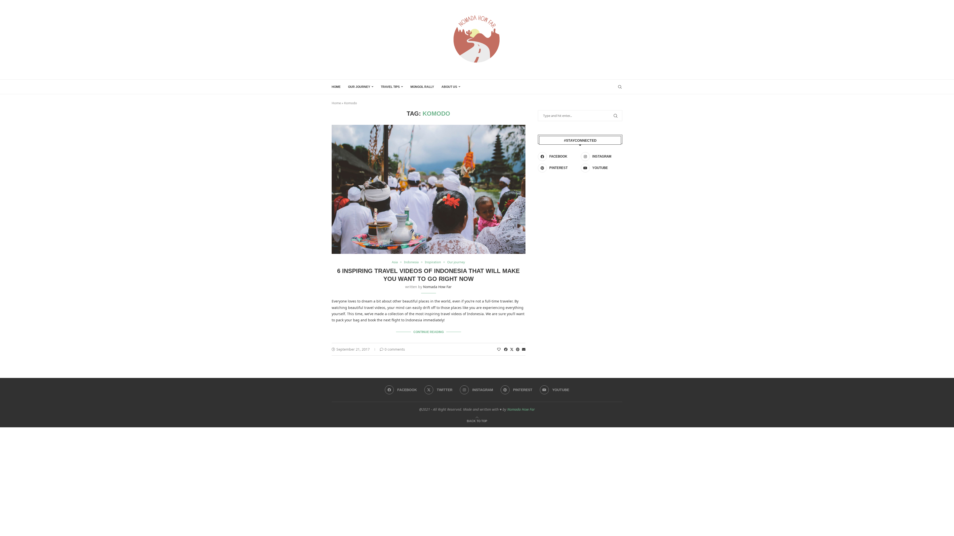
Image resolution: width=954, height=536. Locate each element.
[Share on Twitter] (512, 349)
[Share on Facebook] (506, 349)
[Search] (619, 87)
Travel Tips (390, 87)
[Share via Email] (523, 349)
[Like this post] (499, 349)
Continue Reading (428, 332)
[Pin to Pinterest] (517, 349)
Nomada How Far (437, 286)
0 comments (395, 349)
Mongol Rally (422, 87)
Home (336, 87)
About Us (449, 87)
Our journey (359, 87)
